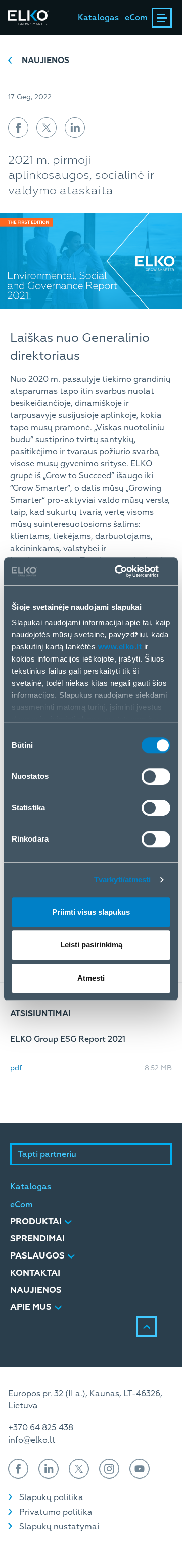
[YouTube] (139, 1469)
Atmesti (91, 978)
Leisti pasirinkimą (91, 944)
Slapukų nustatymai (59, 1527)
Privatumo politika (56, 1512)
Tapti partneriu (47, 1154)
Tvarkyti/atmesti (122, 879)
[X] (79, 1469)
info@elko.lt (32, 1440)
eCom (136, 18)
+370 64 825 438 (40, 1428)
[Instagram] (109, 1469)
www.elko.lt (120, 646)
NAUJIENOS (36, 1290)
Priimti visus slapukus (91, 912)
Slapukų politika (51, 1497)
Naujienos (45, 60)
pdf (16, 1068)
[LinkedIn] (48, 1469)
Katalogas (98, 18)
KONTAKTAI (35, 1273)
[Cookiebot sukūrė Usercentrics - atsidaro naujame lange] (128, 571)
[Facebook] (18, 1469)
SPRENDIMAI (37, 1238)
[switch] (156, 776)
